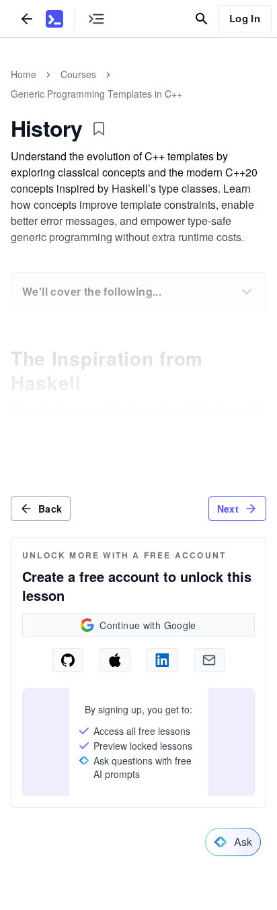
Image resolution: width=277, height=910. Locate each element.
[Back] (27, 18)
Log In (244, 18)
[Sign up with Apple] (115, 660)
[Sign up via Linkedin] (162, 660)
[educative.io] (54, 19)
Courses (78, 74)
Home (23, 74)
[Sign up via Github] (67, 660)
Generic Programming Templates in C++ (96, 93)
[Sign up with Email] (209, 660)
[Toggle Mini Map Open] (96, 18)
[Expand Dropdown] (247, 291)
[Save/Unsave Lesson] (99, 128)
